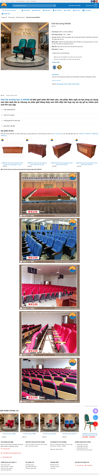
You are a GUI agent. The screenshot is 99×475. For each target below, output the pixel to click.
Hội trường (58, 10)
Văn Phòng (27, 10)
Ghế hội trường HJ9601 (9, 433)
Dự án (12, 1)
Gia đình (68, 10)
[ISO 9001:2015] (54, 68)
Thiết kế (7, 1)
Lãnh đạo (47, 10)
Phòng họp (37, 10)
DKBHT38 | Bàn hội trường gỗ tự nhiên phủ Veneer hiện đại (62, 163)
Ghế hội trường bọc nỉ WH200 (15, 100)
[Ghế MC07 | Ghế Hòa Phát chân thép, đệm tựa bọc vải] (89, 423)
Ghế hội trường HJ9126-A (69, 433)
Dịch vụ (3, 1)
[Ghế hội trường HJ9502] (49, 423)
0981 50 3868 (75, 84)
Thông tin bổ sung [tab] (11, 95)
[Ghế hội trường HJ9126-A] (69, 423)
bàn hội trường (57, 133)
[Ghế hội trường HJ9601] (9, 423)
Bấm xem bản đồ (56, 80)
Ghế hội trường (20, 17)
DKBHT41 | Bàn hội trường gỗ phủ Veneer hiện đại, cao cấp (37, 163)
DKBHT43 (82, 133)
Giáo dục (77, 10)
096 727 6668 (68, 84)
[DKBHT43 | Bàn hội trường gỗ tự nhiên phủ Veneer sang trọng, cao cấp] (12, 149)
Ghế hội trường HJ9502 (49, 433)
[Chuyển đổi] (2, 109)
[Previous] (1, 426)
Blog (28, 1)
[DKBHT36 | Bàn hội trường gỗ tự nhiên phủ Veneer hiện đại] (86, 149)
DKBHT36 (3, 135)
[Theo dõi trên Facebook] (92, 1)
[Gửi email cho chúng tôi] (94, 1)
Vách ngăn (88, 10)
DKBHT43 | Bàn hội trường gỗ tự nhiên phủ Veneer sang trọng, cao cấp (12, 163)
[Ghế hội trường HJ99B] (29, 423)
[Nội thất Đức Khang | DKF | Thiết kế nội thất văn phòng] (5, 5)
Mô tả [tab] (2, 95)
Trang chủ (4, 17)
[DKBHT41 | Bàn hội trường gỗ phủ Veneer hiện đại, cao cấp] (37, 149)
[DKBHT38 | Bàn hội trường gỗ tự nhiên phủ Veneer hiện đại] (62, 149)
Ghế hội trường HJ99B (29, 433)
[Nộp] (54, 5)
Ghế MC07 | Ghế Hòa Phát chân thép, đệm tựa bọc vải (89, 434)
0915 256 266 (60, 84)
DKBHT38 (95, 133)
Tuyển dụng (33, 1)
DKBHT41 (88, 133)
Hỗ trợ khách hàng (20, 1)
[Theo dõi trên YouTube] (97, 1)
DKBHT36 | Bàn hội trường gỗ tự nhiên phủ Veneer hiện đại (86, 163)
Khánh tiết (7, 13)
